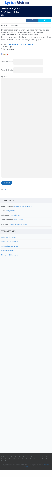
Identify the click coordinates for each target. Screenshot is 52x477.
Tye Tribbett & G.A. (10, 12)
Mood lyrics (15, 215)
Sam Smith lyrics (8, 250)
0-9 (2, 456)
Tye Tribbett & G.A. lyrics (20, 44)
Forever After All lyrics (22, 206)
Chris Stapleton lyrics (9, 242)
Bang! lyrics (10, 211)
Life (2, 15)
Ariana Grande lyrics (9, 246)
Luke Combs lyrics (8, 237)
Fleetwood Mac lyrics (9, 255)
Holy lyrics (18, 220)
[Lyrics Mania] (26, 3)
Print (5, 189)
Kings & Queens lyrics (18, 224)
